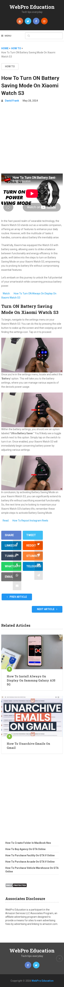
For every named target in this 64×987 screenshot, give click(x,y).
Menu (8, 35)
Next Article (46, 609)
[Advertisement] (32, 139)
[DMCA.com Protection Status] (16, 888)
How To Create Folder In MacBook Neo (28, 842)
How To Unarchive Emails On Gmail (28, 745)
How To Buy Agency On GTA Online (25, 849)
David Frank (12, 100)
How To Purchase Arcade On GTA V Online (30, 861)
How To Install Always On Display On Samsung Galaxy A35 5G (31, 680)
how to (10, 66)
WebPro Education (32, 7)
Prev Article (18, 596)
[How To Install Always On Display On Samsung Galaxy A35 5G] (32, 652)
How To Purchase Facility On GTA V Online (30, 855)
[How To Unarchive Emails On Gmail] (32, 716)
